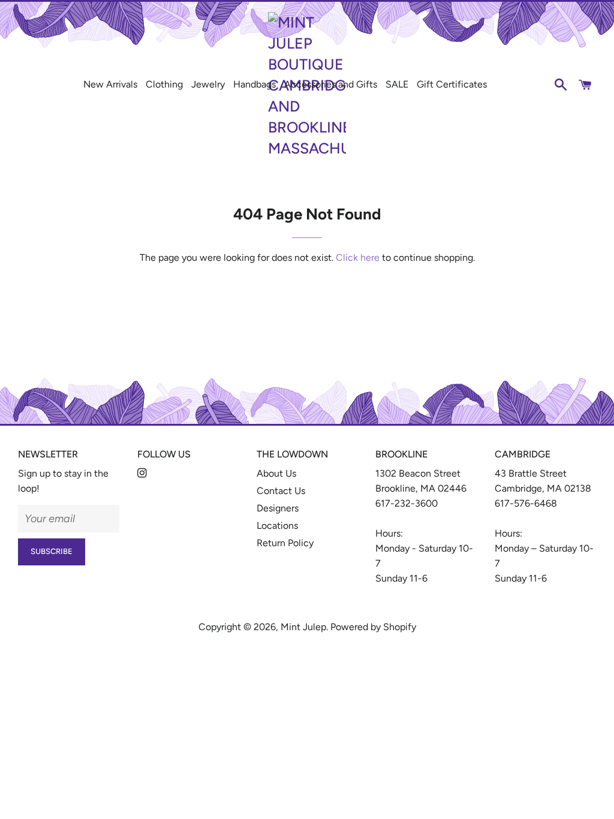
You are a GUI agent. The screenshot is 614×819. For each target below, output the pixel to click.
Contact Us (281, 490)
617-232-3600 (406, 503)
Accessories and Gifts (330, 84)
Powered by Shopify (373, 627)
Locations (277, 525)
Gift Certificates (452, 84)
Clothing (164, 84)
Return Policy (285, 543)
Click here (358, 257)
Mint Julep (303, 627)
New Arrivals (110, 84)
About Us (276, 473)
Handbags (254, 84)
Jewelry (208, 84)
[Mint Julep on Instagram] (143, 473)
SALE (397, 84)
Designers (278, 508)
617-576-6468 (526, 503)
